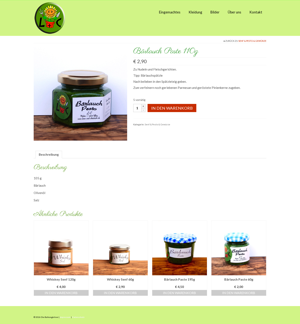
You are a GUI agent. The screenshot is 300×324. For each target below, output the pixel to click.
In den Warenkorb (172, 108)
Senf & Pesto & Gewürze (252, 41)
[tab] (49, 154)
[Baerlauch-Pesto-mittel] (80, 93)
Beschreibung (49, 154)
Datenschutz (78, 317)
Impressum (65, 317)
